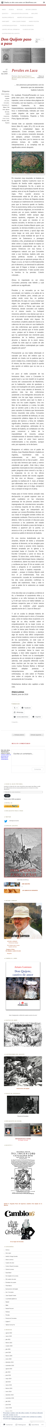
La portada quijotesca (9, 25)
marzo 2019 (9, 1385)
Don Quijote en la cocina (19, 13)
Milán (7, 1305)
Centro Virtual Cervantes (11, 29)
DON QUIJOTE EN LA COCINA (23, 1138)
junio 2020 (8, 1352)
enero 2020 (8, 1359)
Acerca (11, 9)
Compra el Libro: (10, 949)
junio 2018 (8, 1404)
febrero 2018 (9, 1411)
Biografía (9, 953)
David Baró (5, 21)
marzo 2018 (9, 1407)
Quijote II (5, 13)
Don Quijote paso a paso (16, 41)
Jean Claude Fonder (19, 21)
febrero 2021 (9, 1342)
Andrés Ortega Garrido (25, 17)
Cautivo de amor (10, 1262)
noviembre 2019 (10, 1365)
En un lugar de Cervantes (17, 1241)
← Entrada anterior (18, 735)
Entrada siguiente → (37, 735)
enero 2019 (8, 1391)
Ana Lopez (34, 13)
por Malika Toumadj (23, 1140)
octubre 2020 (9, 1346)
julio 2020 (8, 1349)
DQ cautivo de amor (11, 1279)
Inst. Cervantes (10, 1292)
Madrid (7, 1302)
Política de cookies (16, 1418)
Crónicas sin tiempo (13, 942)
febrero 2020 (9, 1355)
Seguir (7, 795)
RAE (8, 120)
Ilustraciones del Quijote (11, 33)
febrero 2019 (9, 1388)
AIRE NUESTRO (26, 883)
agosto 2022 (9, 1333)
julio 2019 (8, 1372)
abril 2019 (8, 1381)
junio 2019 (8, 1375)
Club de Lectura (28, 29)
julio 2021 (8, 1339)
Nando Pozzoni (34, 21)
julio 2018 (8, 1401)
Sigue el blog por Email (14, 784)
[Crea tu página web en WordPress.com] (23, 2)
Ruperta (7, 122)
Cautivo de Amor (13, 946)
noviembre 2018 (10, 1398)
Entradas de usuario (28, 77)
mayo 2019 (8, 1378)
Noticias (19, 9)
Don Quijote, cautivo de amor (13, 950)
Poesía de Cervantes (27, 25)
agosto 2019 (9, 1368)
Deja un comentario (40, 76)
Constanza (5, 105)
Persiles (14, 79)
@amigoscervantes (14, 820)
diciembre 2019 (9, 1362)
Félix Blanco (9, 1285)
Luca (4, 118)
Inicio (4, 9)
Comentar (37, 769)
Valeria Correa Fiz (8, 17)
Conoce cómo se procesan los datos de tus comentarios (6, 757)
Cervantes (6, 103)
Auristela (7, 96)
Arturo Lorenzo (31, 9)
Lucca (7, 118)
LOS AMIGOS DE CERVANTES (30, 890)
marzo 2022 (9, 1336)
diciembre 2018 (9, 1394)
